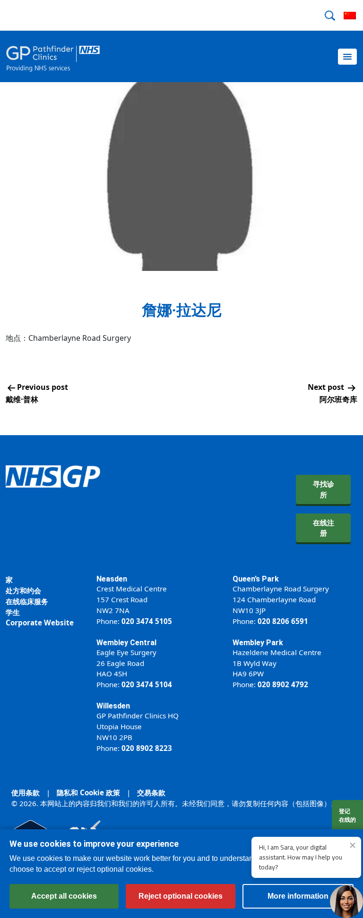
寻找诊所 (323, 489)
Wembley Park (258, 642)
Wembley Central (126, 642)
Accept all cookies (64, 896)
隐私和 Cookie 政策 (88, 792)
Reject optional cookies (180, 896)
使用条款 (25, 792)
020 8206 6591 (283, 621)
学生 (13, 612)
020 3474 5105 (146, 621)
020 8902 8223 (146, 748)
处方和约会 (23, 590)
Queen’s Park (256, 578)
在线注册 (323, 528)
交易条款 (151, 792)
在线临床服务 (27, 601)
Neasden (111, 578)
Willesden (113, 705)
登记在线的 (347, 815)
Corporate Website (40, 622)
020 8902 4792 (283, 684)
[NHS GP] (53, 56)
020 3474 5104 (146, 684)
